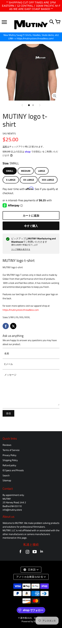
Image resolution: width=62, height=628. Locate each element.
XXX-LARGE (48, 180)
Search (6, 475)
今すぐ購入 (31, 226)
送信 (8, 413)
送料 (5, 146)
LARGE (41, 171)
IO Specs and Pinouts (13, 470)
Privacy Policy (9, 455)
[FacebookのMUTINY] (20, 552)
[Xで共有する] (13, 326)
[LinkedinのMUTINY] (41, 552)
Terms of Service (11, 450)
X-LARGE (11, 180)
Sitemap (7, 480)
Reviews (7, 445)
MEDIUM (25, 171)
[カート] (57, 22)
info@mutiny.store (12, 510)
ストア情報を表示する (20, 249)
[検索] (51, 22)
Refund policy (9, 465)
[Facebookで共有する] (6, 326)
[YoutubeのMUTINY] (34, 552)
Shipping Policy (10, 460)
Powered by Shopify (31, 621)
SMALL (9, 171)
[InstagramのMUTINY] (27, 552)
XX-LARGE (28, 180)
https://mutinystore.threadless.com (21, 310)
